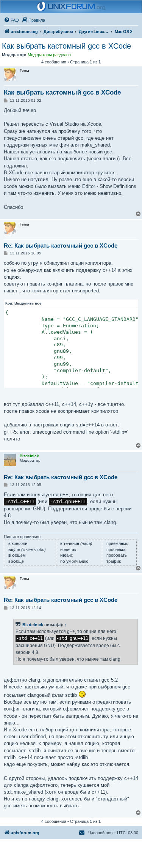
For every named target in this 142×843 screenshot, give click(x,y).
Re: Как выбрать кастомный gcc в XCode (60, 245)
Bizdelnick (32, 624)
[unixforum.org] (71, 7)
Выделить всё (28, 303)
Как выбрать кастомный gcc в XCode (66, 46)
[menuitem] (11, 20)
